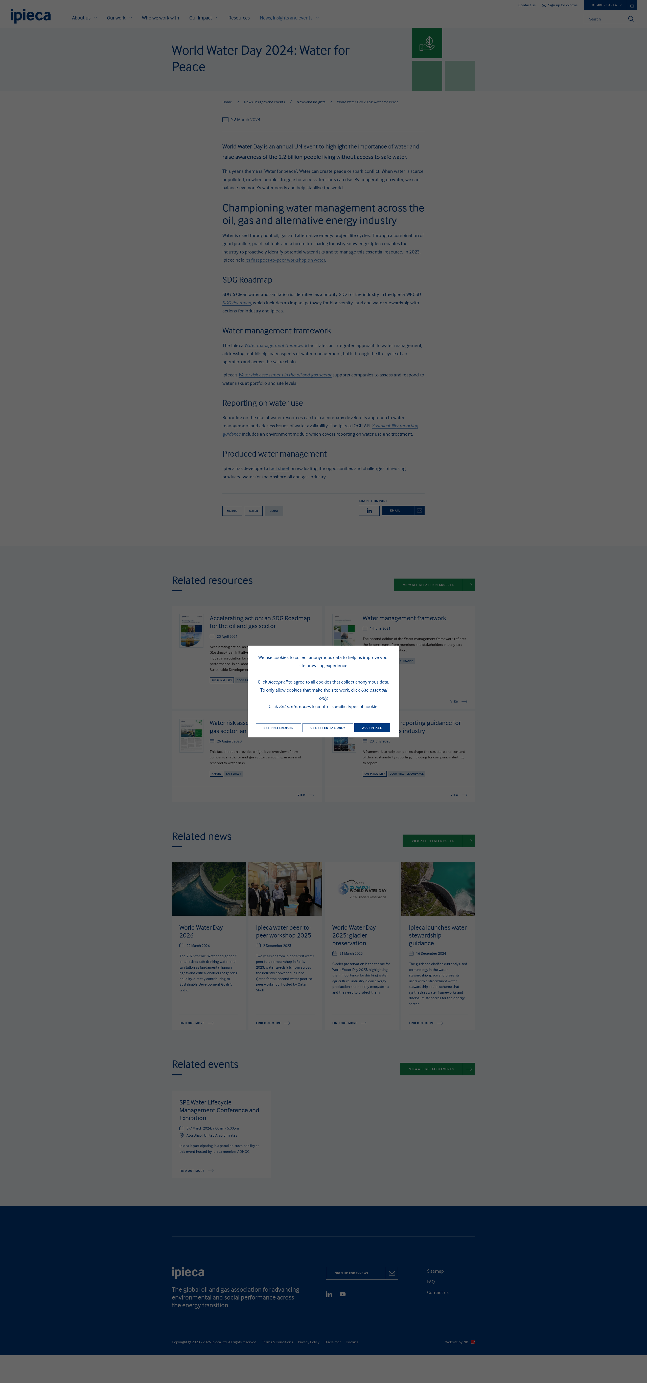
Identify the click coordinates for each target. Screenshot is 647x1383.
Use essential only (327, 728)
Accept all (372, 728)
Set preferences (278, 728)
